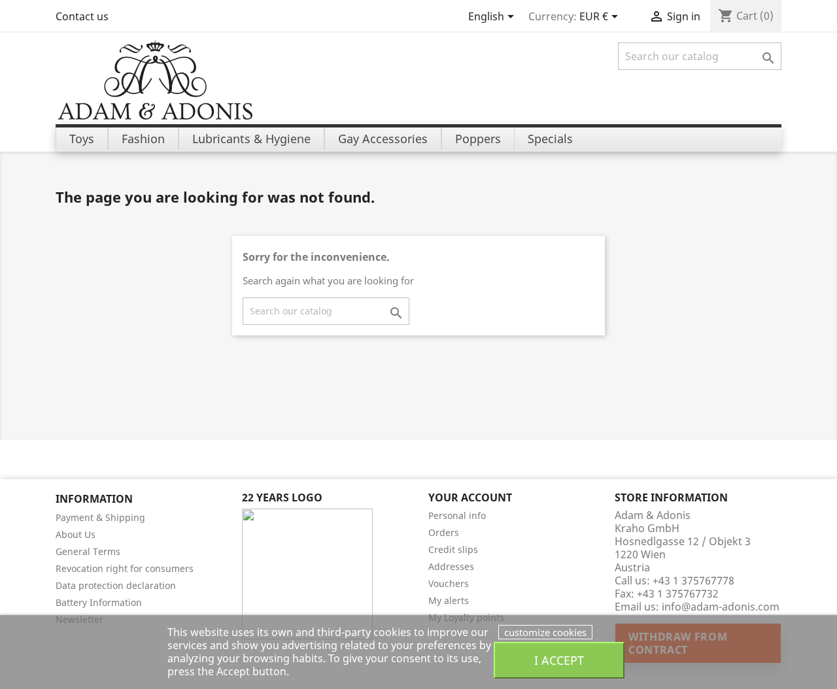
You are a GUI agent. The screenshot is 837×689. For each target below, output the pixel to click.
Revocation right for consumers (125, 568)
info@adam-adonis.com (720, 606)
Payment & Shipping (100, 517)
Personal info (457, 515)
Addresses (451, 566)
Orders (443, 532)
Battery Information (99, 602)
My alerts (448, 600)
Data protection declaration (116, 585)
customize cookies (545, 632)
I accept (559, 660)
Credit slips (453, 549)
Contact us (82, 16)
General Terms (88, 551)
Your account (470, 497)
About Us (75, 534)
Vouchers (448, 583)
